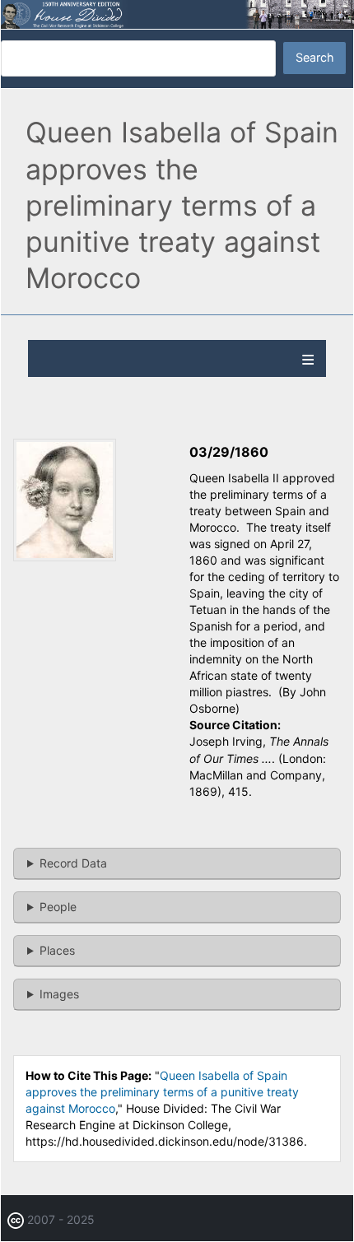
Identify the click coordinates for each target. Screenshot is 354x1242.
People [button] (58, 907)
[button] (64, 557)
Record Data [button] (73, 863)
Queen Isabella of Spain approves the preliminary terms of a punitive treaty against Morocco (162, 1091)
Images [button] (59, 994)
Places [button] (57, 950)
